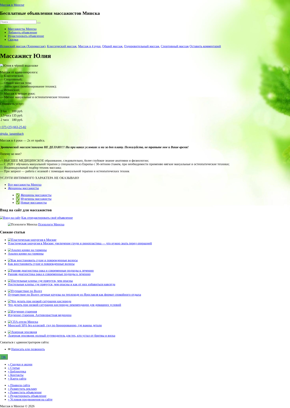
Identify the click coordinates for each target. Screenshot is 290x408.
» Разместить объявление (25, 392)
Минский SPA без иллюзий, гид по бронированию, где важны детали (55, 325)
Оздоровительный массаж (141, 46)
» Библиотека (17, 371)
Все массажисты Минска (24, 184)
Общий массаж (112, 46)
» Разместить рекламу (22, 388)
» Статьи (14, 368)
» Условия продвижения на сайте (30, 399)
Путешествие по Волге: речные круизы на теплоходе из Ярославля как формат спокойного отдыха (74, 294)
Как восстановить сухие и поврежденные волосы (41, 263)
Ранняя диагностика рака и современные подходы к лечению (49, 274)
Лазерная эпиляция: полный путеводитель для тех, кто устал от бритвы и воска (61, 335)
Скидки (13, 39)
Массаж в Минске (12, 5)
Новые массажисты (34, 202)
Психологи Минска (51, 224)
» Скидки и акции (20, 364)
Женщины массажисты (23, 188)
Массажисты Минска (22, 29)
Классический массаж (62, 46)
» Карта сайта (17, 378)
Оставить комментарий (205, 46)
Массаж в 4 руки (89, 46)
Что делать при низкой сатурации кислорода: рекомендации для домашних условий (64, 304)
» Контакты (15, 375)
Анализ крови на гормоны (26, 253)
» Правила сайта (19, 385)
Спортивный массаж (175, 46)
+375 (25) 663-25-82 (13, 127)
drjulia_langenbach (12, 133)
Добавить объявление (22, 32)
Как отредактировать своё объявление (47, 217)
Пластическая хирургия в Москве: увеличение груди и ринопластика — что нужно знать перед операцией (80, 243)
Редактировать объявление (26, 36)
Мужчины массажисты (36, 198)
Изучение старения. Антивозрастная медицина (39, 315)
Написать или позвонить (28, 349)
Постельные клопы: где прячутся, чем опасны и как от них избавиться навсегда (61, 284)
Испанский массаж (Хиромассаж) (22, 46)
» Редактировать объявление (27, 396)
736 (3, 357)
